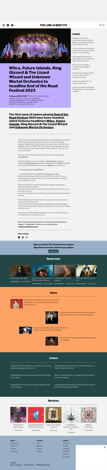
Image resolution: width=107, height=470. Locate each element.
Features (40, 446)
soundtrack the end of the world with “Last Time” (30, 376)
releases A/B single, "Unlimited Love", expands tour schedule (83, 89)
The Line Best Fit (53, 25)
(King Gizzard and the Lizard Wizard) (26, 100)
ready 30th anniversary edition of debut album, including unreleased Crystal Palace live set (82, 41)
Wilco (50, 121)
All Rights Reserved (43, 465)
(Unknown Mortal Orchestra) (23, 102)
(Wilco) (19, 98)
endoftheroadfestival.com (28, 227)
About (12, 440)
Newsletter (14, 443)
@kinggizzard (51, 161)
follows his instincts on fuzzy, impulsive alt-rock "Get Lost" (30, 386)
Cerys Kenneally (43, 96)
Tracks (39, 449)
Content (40, 440)
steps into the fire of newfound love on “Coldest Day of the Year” (74, 367)
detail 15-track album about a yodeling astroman (83, 75)
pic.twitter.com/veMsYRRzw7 (33, 170)
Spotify (65, 446)
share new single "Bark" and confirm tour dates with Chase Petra (83, 59)
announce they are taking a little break (81, 82)
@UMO (60, 163)
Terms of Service (16, 465)
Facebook (66, 457)
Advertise (13, 446)
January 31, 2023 (52, 174)
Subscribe (53, 251)
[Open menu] (103, 25)
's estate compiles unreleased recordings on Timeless (81, 67)
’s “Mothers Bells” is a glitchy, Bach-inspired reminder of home (74, 376)
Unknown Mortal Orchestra (34, 127)
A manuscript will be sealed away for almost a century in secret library (83, 50)
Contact (13, 449)
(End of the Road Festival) (21, 104)
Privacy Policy (29, 465)
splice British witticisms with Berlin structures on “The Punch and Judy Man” (74, 386)
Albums (39, 451)
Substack (66, 449)
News (12, 98)
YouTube (66, 451)
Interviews (15, 281)
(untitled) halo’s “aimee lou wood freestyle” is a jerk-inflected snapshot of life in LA (30, 367)
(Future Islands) (32, 98)
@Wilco (50, 165)
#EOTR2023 (23, 157)
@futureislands (31, 163)
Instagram (67, 443)
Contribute (14, 451)
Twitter (65, 454)
